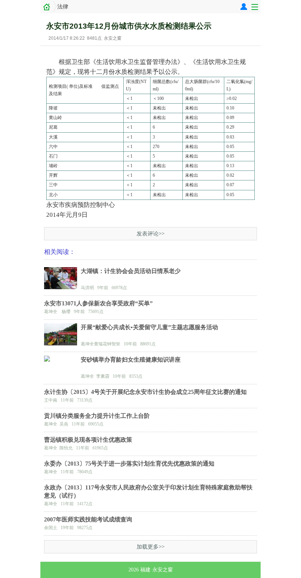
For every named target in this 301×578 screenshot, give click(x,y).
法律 (62, 7)
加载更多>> (150, 547)
